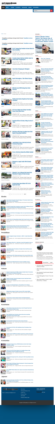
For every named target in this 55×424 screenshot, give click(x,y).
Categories (36, 7)
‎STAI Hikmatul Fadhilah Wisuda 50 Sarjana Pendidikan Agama (18, 261)
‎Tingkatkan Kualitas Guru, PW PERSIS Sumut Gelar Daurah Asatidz (46, 132)
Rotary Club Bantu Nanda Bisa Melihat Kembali (22, 152)
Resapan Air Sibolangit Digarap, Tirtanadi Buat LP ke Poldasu (18, 284)
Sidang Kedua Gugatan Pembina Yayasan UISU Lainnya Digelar (18, 291)
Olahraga (18, 7)
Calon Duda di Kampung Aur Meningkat (21, 69)
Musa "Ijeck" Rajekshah (45, 58)
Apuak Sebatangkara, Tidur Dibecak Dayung (22, 78)
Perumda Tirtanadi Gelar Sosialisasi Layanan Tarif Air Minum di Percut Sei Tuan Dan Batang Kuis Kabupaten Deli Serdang (46, 125)
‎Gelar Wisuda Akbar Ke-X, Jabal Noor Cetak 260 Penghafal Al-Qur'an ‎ (19, 242)
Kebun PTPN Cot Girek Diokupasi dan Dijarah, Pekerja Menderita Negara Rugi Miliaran (47, 94)
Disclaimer (23, 389)
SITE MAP (23, 395)
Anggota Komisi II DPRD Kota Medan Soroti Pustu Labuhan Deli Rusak (19, 333)
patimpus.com (27, 402)
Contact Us (23, 392)
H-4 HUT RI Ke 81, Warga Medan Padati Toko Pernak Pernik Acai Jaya (19, 219)
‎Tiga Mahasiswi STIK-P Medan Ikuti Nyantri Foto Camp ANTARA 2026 (19, 255)
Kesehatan (24, 7)
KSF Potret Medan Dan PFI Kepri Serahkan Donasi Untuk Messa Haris (21, 110)
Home (3, 7)
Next (25, 194)
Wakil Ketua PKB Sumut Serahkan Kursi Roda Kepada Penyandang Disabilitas (22, 132)
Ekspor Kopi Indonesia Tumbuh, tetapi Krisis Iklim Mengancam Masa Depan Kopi (47, 86)
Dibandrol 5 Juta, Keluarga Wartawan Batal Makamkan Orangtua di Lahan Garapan (22, 173)
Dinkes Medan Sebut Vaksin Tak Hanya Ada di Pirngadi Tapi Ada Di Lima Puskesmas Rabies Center (44, 39)
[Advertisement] (27, 22)
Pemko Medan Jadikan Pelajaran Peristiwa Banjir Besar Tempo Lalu (47, 161)
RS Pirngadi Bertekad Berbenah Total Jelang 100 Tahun (16, 320)
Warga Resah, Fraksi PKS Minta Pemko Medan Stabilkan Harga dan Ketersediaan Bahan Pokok (47, 176)
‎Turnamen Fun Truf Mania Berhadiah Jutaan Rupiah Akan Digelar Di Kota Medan (47, 210)
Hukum (30, 7)
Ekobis (12, 7)
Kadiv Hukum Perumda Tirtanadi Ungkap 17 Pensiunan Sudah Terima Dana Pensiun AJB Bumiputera (45, 254)
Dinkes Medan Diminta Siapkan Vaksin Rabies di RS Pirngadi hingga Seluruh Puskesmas (47, 168)
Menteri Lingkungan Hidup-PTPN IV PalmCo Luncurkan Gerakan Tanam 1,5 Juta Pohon (47, 70)
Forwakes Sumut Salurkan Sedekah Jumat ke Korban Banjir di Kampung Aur (22, 58)
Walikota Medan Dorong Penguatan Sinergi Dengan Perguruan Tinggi (46, 192)
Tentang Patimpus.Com (25, 390)
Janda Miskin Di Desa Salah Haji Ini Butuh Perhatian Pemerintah (21, 143)
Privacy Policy (23, 394)
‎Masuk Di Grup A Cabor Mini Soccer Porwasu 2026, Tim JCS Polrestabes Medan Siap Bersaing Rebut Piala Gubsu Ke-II (47, 225)
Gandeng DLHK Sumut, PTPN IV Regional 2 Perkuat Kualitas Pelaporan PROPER (47, 149)
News (7, 7)
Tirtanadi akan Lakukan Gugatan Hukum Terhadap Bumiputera (18, 297)
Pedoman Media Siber (25, 397)
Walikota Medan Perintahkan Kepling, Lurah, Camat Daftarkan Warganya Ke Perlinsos (47, 184)
